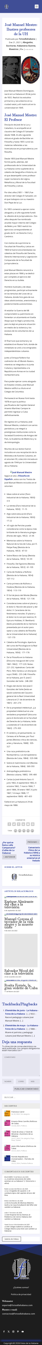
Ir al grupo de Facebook (21, 1323)
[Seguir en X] (8, 1331)
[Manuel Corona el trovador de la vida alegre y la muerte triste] (21, 915)
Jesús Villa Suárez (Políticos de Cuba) (23, 1147)
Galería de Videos (12, 1239)
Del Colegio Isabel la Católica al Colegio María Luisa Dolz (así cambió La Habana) (20, 1228)
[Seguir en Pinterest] (18, 1331)
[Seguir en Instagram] (13, 1331)
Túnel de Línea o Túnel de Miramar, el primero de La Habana (22, 1134)
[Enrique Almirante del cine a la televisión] (21, 897)
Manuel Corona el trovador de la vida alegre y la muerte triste (18, 923)
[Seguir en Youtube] (22, 1331)
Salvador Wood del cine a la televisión (19, 972)
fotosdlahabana (27, 39)
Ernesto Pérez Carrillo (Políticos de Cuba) (24, 1122)
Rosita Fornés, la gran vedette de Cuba (21, 986)
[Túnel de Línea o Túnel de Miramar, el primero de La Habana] (7, 1133)
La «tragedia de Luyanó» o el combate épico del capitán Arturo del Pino (19, 1193)
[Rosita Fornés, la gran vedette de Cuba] (21, 981)
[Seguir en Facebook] (4, 1331)
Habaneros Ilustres (26, 45)
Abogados (28, 42)
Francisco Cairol (17, 1112)
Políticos (24, 1126)
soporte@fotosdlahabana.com (17, 1305)
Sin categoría (25, 1114)
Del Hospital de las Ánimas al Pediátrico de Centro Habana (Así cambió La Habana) (18, 1217)
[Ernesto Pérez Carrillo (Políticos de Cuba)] (7, 1123)
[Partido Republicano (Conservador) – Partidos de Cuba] (7, 1158)
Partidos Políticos (27, 1163)
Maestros (13, 49)
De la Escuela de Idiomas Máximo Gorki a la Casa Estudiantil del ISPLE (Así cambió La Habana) (20, 1205)
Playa (32, 1138)
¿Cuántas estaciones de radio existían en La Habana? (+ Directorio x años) (20, 1181)
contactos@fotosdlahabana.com (18, 1313)
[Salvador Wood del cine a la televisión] (21, 950)
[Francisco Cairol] (7, 1113)
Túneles (18, 1140)
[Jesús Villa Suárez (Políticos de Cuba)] (7, 1148)
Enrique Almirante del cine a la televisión (18, 904)
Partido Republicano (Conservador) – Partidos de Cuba (22, 1159)
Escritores (11, 45)
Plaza (13, 1140)
